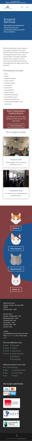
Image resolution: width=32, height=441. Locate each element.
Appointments (16, 269)
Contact (15, 375)
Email (4, 338)
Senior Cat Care (16, 351)
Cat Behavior (15, 356)
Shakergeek (22, 438)
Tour (5, 375)
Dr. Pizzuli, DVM (18, 373)
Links (6, 373)
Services (16, 228)
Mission (15, 367)
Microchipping (16, 359)
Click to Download (16, 126)
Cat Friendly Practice (19, 370)
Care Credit (7, 367)
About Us (16, 289)
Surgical (6, 348)
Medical (6, 351)
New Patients (16, 248)
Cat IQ (6, 370)
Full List (6, 353)
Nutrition (14, 348)
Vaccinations (15, 345)
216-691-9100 (16, 1)
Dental (6, 345)
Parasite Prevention (17, 353)
